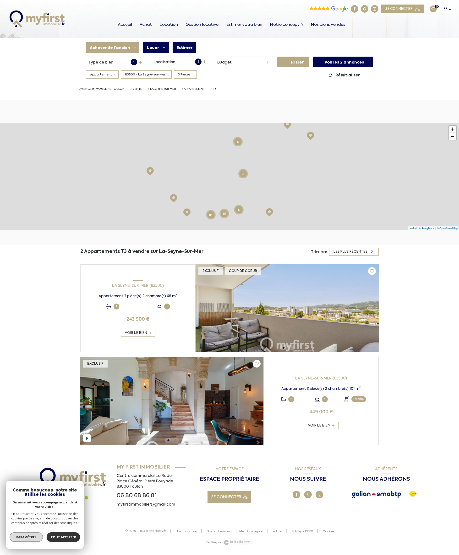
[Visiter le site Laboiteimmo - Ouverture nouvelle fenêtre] (238, 542)
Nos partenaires (218, 531)
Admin (277, 531)
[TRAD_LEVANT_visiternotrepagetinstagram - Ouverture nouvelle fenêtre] (374, 9)
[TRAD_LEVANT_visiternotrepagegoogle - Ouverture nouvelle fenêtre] (364, 9)
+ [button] (452, 129)
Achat (146, 24)
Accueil (125, 24)
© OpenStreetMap (447, 228)
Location (168, 24)
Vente (137, 88)
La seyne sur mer (163, 88)
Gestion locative (202, 24)
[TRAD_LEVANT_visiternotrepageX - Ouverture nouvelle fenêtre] (308, 494)
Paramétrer (26, 537)
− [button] (452, 136)
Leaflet (413, 228)
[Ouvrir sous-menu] (303, 24)
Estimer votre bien (244, 24)
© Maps (427, 228)
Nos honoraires (186, 531)
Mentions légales (251, 531)
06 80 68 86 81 (137, 495)
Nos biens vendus (328, 24)
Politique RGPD (302, 531)
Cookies (328, 531)
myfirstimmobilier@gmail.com (146, 504)
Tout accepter (63, 537)
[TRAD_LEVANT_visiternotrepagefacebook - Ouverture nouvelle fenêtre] (354, 9)
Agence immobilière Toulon (102, 89)
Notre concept (284, 24)
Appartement (194, 88)
